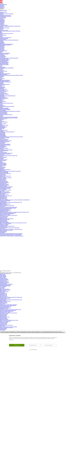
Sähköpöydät (6, 150)
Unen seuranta (2, 287)
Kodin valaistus (2, 206)
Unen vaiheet (2, 190)
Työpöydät (10, 149)
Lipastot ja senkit (10, 33)
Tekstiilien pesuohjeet (3, 185)
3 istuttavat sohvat (3, 17)
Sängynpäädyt (2, 47)
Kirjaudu (3, 4)
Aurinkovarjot (2, 143)
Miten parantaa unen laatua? (4, 191)
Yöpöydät (1, 115)
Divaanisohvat (2, 19)
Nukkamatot (8, 80)
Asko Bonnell (2, 57)
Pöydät (1, 36)
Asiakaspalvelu (2, 167)
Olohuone (1, 14)
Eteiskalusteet (2, 105)
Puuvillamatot (2, 42)
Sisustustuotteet (2, 232)
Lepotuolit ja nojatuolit (3, 25)
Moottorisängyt (2, 45)
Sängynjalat (2, 48)
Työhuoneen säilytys (3, 152)
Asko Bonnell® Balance (4, 62)
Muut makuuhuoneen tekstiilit (5, 73)
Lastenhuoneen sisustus (4, 225)
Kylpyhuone (2, 154)
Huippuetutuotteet (3, 160)
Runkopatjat (2, 46)
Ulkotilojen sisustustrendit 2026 (5, 200)
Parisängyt (1, 51)
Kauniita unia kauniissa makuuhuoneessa (6, 213)
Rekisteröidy (2, 5)
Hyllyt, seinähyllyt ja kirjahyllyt (5, 109)
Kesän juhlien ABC (10, 218)
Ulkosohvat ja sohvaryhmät (18, 136)
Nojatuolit (1, 26)
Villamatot (1, 40)
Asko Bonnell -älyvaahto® (4, 182)
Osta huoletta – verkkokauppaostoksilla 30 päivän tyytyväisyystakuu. (11, 233)
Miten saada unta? (3, 193)
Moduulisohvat (2, 21)
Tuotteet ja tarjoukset (3, 12)
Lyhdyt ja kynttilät (3, 123)
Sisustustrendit (2, 194)
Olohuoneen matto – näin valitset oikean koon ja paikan (17, 222)
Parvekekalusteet (2, 142)
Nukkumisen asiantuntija (4, 181)
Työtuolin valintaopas (3, 278)
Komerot (1, 35)
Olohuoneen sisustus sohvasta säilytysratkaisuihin (8, 305)
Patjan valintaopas (3, 178)
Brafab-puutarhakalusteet (4, 148)
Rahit (1, 31)
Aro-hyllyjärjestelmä (3, 112)
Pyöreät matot (2, 86)
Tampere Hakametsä (3, 164)
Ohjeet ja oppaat (2, 176)
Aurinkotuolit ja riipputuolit (4, 141)
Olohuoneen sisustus (3, 204)
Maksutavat (2, 168)
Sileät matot (2, 88)
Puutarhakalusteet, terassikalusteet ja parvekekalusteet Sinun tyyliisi (11, 202)
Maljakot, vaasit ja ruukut (4, 125)
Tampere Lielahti (3, 165)
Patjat (1, 52)
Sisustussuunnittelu (3, 231)
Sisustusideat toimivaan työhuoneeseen (13, 227)
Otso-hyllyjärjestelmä (16, 111)
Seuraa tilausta (2, 6)
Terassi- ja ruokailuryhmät (4, 139)
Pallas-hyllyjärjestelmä (3, 112)
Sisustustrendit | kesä (3, 198)
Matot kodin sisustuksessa (4, 319)
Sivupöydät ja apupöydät (4, 38)
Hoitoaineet (2, 23)
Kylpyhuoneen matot (3, 89)
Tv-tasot (1, 29)
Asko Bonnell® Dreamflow (4, 62)
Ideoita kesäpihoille (3, 203)
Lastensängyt (2, 49)
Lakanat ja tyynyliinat (3, 71)
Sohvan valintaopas (3, 179)
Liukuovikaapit (9, 114)
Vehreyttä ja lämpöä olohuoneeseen (5, 208)
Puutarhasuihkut (2, 145)
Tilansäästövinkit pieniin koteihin (5, 210)
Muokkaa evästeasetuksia (49, 345)
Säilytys (1, 32)
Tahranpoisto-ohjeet (3, 183)
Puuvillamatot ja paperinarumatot (5, 81)
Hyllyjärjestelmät (3, 110)
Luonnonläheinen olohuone (4, 209)
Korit (1, 122)
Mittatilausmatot (2, 87)
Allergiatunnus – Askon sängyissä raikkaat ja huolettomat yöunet (18, 212)
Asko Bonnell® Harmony (4, 63)
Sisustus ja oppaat (3, 174)
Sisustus (1, 116)
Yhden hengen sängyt (3, 50)
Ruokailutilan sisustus (3, 217)
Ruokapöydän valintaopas (4, 184)
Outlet (1, 161)
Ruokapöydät (2, 96)
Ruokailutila (2, 94)
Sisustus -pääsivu (3, 175)
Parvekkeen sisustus (3, 201)
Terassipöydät (2, 138)
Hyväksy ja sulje (16, 345)
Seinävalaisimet (2, 134)
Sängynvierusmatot (20, 75)
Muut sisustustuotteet (3, 126)
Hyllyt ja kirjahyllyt (3, 35)
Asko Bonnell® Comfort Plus (5, 59)
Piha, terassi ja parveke (3, 296)
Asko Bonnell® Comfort (4, 58)
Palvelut (1, 166)
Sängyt (12, 44)
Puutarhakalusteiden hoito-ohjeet (5, 187)
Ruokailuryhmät (12, 95)
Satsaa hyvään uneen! (3, 314)
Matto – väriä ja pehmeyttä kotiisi (5, 223)
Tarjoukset (1, 12)
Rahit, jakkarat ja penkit (4, 30)
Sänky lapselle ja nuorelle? (4, 194)
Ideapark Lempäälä (3, 163)
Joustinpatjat (2, 54)
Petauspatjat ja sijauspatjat (4, 53)
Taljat (1, 77)
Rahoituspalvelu (2, 170)
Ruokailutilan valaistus (3, 221)
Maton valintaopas (8, 177)
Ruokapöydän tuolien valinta (4, 219)
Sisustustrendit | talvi (3, 196)
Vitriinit (1, 34)
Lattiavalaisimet (11, 131)
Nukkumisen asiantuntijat (4, 172)
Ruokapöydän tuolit (3, 97)
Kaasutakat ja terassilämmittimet (5, 144)
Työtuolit (1, 151)
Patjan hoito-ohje (3, 180)
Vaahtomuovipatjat (3, 56)
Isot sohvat (2, 18)
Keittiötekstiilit (2, 127)
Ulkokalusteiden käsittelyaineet (5, 144)
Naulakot (12, 106)
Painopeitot (2, 68)
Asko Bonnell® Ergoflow (4, 60)
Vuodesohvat (9, 16)
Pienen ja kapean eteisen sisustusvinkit (6, 230)
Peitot (1, 66)
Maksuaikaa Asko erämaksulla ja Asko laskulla (13, 171)
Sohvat (10, 15)
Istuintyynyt (2, 100)
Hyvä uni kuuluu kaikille (4, 216)
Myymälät (1, 162)
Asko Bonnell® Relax (3, 61)
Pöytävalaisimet (2, 133)
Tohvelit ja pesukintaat (3, 159)
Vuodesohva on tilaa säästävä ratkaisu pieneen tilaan (8, 207)
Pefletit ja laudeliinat (3, 157)
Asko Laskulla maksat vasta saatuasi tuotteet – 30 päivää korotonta (11, 234)
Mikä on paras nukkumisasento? (5, 192)
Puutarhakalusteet (3, 135)
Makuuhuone (2, 43)
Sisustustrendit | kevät (3, 197)
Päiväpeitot (2, 72)
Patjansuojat (2, 70)
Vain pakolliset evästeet (32, 345)
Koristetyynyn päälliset (13, 117)
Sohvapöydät (9, 37)
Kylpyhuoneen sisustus (4, 130)
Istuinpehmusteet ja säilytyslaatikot (5, 140)
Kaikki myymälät (3, 162)
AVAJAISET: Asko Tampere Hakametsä (6, 13)
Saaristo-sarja (2, 128)
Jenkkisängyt (9, 44)
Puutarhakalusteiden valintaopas (5, 188)
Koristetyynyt (2, 24)
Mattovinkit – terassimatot (4, 224)
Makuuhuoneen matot (3, 74)
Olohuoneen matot (3, 39)
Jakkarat (1, 107)
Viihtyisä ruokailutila (3, 220)
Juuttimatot (2, 41)
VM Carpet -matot (3, 91)
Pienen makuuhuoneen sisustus (5, 214)
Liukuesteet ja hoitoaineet (4, 90)
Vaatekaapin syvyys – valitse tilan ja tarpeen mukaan (8, 215)
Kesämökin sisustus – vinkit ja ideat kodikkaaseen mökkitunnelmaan (18, 199)
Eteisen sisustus (2, 228)
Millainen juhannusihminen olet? (5, 203)
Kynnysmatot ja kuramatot (4, 94)
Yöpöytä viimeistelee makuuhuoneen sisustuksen (8, 212)
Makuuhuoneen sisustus (4, 211)
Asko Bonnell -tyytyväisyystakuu (5, 173)
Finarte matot (2, 92)
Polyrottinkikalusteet (3, 146)
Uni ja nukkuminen (3, 189)
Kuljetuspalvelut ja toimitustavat (5, 169)
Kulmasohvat (2, 20)
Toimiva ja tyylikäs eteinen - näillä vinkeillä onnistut (13, 229)
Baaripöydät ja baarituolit (4, 98)
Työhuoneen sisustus (3, 226)
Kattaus (1, 99)
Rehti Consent (35, 349)
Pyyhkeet (1, 156)
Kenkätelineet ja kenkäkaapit (4, 108)
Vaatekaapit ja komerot (3, 113)
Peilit (1, 120)
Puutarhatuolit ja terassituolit (4, 137)
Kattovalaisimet (2, 132)
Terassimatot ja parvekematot (4, 84)
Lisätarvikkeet (2, 22)
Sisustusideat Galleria (3, 328)
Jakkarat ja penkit (3, 101)
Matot (1, 79)
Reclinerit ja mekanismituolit (4, 27)
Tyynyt (1, 65)
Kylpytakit (1, 158)
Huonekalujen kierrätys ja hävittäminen (6, 186)
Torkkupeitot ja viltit (3, 118)
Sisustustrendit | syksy (8, 195)
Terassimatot (2, 147)
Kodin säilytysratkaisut (10, 205)
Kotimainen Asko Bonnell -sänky (5, 273)
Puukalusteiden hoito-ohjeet (4, 282)
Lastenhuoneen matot (3, 93)
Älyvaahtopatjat (2, 55)
